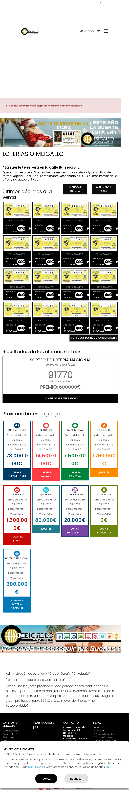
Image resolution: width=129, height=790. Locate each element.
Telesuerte (98, 727)
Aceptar (46, 779)
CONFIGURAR (35, 767)
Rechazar (76, 779)
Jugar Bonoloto (104, 530)
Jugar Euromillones (17, 474)
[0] (100, 31)
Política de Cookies (103, 737)
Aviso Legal (99, 730)
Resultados (8, 737)
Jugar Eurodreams (75, 530)
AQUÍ (108, 767)
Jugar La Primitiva (75, 474)
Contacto (7, 740)
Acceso (88, 31)
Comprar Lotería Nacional (17, 604)
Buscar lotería (75, 189)
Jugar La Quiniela (17, 538)
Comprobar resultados (60, 398)
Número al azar (105, 189)
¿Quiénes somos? (11, 730)
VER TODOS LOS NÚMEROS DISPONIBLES (94, 337)
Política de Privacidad (104, 734)
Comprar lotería (10, 734)
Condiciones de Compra (106, 740)
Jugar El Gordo (46, 474)
